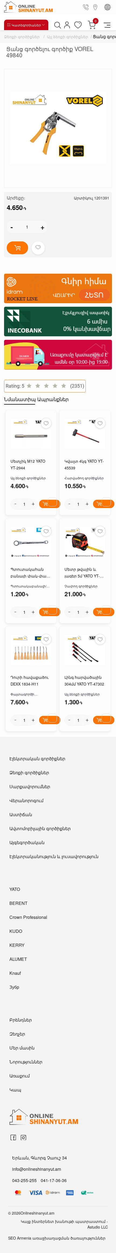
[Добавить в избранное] (38, 248)
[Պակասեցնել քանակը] (15, 504)
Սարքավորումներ (29, 786)
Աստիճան (20, 814)
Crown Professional (28, 917)
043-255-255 (24, 1180)
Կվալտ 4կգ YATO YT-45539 (84, 464)
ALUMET (18, 959)
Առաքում (19, 1076)
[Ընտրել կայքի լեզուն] (107, 7)
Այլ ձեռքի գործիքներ (67, 36)
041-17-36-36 (54, 1180)
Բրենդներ (20, 1020)
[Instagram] (23, 1137)
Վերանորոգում (26, 800)
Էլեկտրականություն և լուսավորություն (53, 856)
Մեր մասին (22, 1048)
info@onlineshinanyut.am (36, 1169)
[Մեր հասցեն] (95, 6)
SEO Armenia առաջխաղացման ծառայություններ (56, 1238)
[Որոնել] (57, 25)
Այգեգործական (27, 842)
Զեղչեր (17, 1034)
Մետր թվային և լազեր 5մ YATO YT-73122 (82, 572)
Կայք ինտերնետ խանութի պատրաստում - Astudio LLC (64, 1224)
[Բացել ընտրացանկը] (107, 24)
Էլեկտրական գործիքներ (37, 758)
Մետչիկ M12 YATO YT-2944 (28, 464)
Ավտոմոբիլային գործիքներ (40, 828)
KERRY (17, 945)
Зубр (14, 987)
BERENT (18, 903)
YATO (14, 889)
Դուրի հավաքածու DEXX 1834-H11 (30, 680)
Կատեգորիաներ (26, 25)
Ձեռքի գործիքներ (22, 36)
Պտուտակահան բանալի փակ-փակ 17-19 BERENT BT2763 (31, 572)
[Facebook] (13, 1137)
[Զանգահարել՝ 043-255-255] (87, 7)
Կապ (15, 1090)
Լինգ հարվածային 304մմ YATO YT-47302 (84, 680)
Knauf (15, 973)
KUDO (15, 931)
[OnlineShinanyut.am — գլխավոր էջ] (25, 7)
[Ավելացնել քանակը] (33, 504)
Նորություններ (25, 1062)
